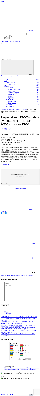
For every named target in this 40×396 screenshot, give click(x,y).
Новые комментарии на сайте (10, 76)
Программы (12, 103)
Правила (7, 368)
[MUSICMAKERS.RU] (3, 1)
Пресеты (11, 94)
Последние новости (33, 368)
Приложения (8, 99)
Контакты (33, 369)
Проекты (11, 98)
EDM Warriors (10, 185)
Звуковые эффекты (14, 92)
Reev (33, 243)
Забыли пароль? (15, 41)
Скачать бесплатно (20, 188)
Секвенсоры (12, 101)
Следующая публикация (25, 275)
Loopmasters (3, 185)
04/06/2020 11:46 (6, 129)
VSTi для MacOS (9, 82)
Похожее (7, 312)
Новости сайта (9, 106)
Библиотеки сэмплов (14, 89)
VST (5, 81)
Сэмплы (10, 87)
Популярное (8, 313)
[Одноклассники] (3, 213)
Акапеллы (11, 91)
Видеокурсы (8, 104)
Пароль (6, 36)
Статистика (8, 369)
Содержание (5, 164)
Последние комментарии (18, 368)
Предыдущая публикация (9, 275)
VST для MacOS (9, 84)
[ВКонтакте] (1, 213)
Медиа (6, 86)
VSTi (6, 79)
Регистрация (16, 369)
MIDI (10, 96)
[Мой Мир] (6, 213)
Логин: (6, 34)
